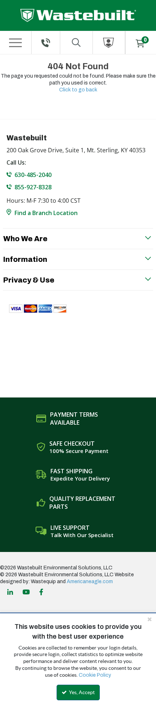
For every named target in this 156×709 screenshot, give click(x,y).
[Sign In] (109, 42)
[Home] (78, 15)
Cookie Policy (95, 675)
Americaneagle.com (90, 581)
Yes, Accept (81, 692)
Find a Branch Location (46, 213)
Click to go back (78, 89)
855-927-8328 (33, 187)
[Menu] (15, 42)
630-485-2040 (33, 175)
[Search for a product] (76, 42)
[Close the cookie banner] (149, 619)
